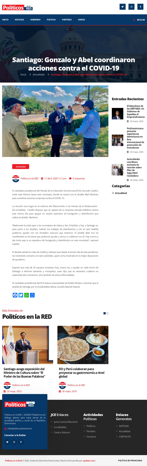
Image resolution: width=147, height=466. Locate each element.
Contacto (91, 436)
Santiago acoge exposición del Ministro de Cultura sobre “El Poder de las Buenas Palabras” (24, 373)
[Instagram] (131, 7)
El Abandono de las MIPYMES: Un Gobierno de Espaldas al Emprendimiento (136, 111)
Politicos (91, 426)
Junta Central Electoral (65, 421)
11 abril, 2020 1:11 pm (55, 178)
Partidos (91, 431)
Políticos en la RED (29, 178)
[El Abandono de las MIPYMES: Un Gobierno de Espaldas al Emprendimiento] (117, 114)
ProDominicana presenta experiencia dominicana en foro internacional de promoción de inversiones (135, 138)
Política (51, 19)
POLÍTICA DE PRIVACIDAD (130, 460)
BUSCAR (141, 19)
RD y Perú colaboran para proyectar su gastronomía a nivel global (81, 373)
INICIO (5, 19)
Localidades (60, 427)
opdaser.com (89, 460)
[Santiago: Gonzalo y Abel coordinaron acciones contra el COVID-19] (55, 121)
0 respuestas (79, 178)
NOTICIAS (19, 19)
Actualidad (38, 74)
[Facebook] (140, 7)
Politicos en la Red (13, 460)
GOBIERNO (35, 19)
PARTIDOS (66, 19)
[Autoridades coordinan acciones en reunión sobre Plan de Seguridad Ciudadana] (117, 169)
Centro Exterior (62, 432)
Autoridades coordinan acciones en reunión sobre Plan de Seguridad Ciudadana (134, 167)
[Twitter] (123, 7)
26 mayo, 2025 (136, 121)
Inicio (23, 74)
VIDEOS (81, 19)
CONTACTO (125, 436)
